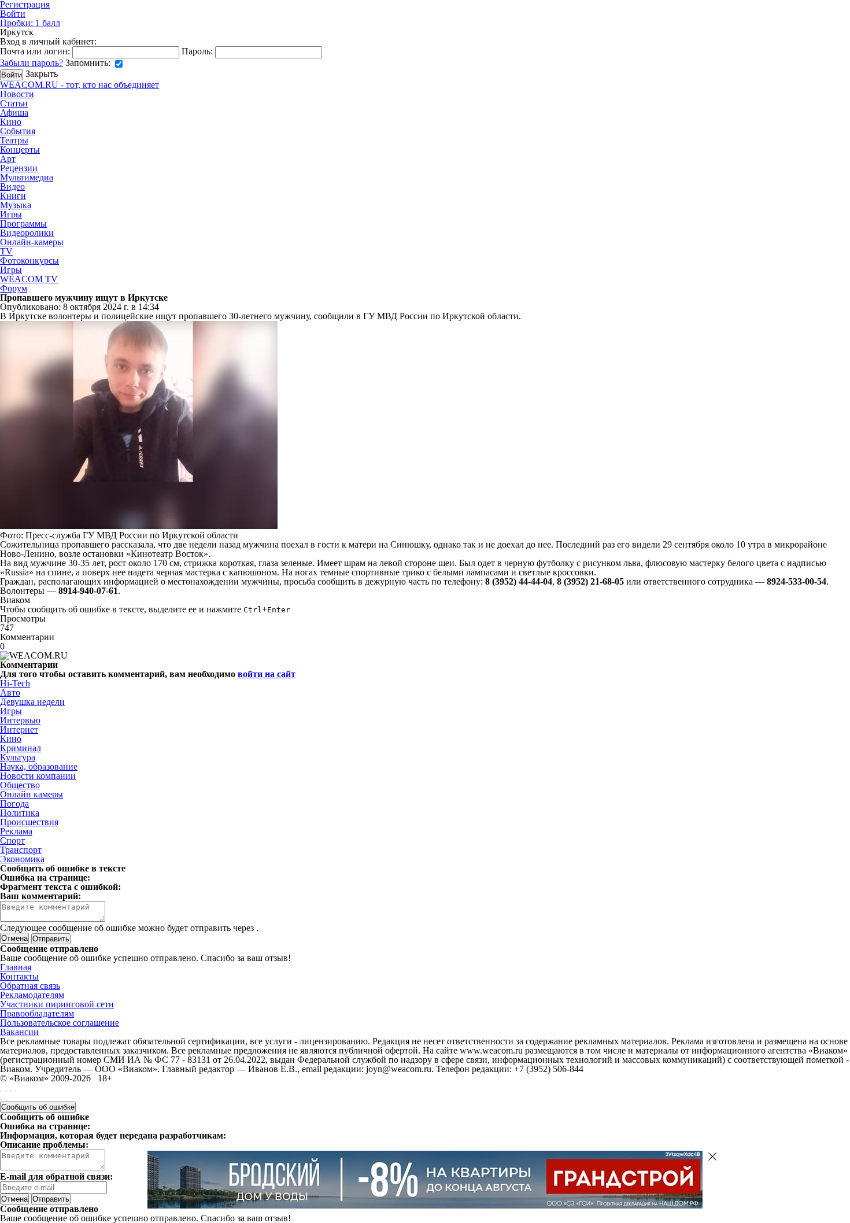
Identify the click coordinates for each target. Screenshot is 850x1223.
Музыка (15, 205)
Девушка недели (32, 702)
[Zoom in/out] (15, 1090)
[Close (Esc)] (1, 1090)
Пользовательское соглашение (59, 1023)
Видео (12, 186)
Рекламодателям (32, 995)
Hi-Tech (15, 683)
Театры (14, 140)
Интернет (19, 729)
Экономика (22, 859)
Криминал (20, 748)
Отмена (14, 938)
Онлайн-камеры (32, 242)
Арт (8, 159)
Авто (10, 692)
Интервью (20, 720)
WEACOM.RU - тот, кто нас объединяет (79, 85)
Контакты (19, 976)
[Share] (6, 1090)
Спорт (12, 840)
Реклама (16, 831)
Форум (13, 288)
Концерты (20, 149)
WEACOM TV (29, 279)
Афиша (14, 112)
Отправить (50, 1199)
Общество (20, 785)
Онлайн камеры (31, 794)
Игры (11, 214)
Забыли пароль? (31, 63)
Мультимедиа (26, 177)
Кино (10, 122)
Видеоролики (27, 233)
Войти (12, 14)
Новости (17, 94)
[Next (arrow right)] (6, 1100)
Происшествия (29, 822)
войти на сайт (266, 674)
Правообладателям (37, 1013)
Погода (14, 803)
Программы (23, 223)
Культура (17, 757)
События (17, 131)
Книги (13, 196)
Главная (15, 967)
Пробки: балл (30, 23)
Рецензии (19, 168)
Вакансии (19, 1032)
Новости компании (38, 776)
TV (6, 251)
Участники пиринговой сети (57, 1004)
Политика (19, 813)
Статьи (14, 103)
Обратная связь (30, 986)
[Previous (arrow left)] (1, 1100)
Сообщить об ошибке (38, 1107)
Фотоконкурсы (29, 260)
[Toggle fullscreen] (10, 1090)
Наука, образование (38, 766)
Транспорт (21, 850)
